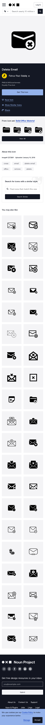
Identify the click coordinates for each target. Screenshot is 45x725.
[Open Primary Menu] (4, 5)
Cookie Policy (27, 712)
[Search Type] (6, 11)
